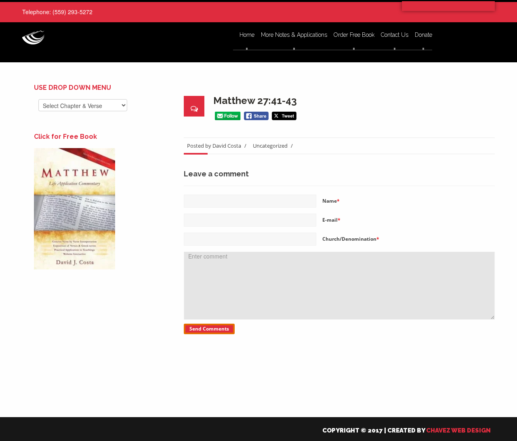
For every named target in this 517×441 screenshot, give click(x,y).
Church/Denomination (350, 238)
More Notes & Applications (294, 35)
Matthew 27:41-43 (255, 100)
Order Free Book (354, 35)
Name (331, 200)
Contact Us (394, 35)
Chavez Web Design (458, 430)
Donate (423, 35)
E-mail (331, 219)
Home (247, 35)
